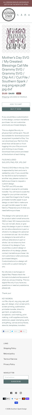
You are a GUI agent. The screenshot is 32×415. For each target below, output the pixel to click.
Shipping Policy (10, 348)
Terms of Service (10, 359)
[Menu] (29, 14)
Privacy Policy (9, 364)
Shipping (5, 97)
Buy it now (16, 109)
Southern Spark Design (19, 409)
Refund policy (9, 354)
